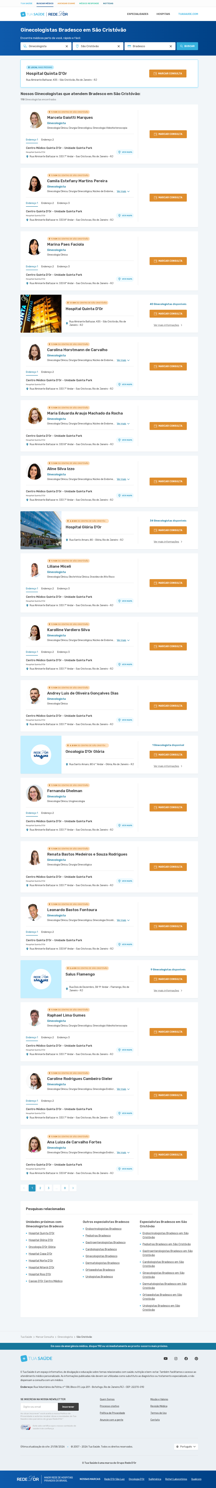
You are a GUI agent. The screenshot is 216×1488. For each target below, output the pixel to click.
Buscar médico (45, 3)
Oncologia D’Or (136, 1479)
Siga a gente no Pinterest (196, 1358)
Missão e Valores (159, 1399)
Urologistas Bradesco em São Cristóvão (161, 1307)
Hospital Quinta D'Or (46, 73)
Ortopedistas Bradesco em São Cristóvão (162, 1296)
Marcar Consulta (45, 1337)
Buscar (189, 46)
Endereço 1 (32, 139)
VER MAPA (127, 152)
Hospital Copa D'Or (40, 1253)
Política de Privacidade (112, 1413)
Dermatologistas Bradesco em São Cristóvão (165, 1286)
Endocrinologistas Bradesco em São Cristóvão (166, 1235)
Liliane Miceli (59, 566)
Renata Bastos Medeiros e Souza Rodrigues (87, 854)
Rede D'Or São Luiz (114, 1479)
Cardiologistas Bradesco (101, 1249)
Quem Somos (107, 1399)
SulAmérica (155, 1479)
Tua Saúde (26, 3)
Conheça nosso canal (165, 1358)
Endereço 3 (63, 203)
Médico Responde (89, 3)
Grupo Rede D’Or (126, 1463)
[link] (73, 1188)
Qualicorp (196, 1479)
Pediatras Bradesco (98, 1235)
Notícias (108, 3)
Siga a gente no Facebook (186, 1358)
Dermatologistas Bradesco (103, 1263)
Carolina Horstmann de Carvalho (77, 350)
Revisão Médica (158, 1406)
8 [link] (65, 1188)
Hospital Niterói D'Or (41, 1267)
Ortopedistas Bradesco (100, 1269)
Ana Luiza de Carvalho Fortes (74, 1142)
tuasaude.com (188, 14)
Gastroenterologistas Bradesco (106, 1242)
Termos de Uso (158, 1413)
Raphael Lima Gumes (66, 1015)
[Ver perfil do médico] (34, 119)
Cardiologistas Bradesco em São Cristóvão (163, 1264)
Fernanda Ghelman (64, 791)
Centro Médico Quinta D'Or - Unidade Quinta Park (59, 148)
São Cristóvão (84, 1337)
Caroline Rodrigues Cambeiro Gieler (80, 1078)
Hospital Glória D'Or (41, 1240)
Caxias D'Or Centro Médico (45, 1281)
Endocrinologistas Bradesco (103, 1228)
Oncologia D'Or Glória (42, 1247)
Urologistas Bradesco (99, 1276)
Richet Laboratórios (176, 1479)
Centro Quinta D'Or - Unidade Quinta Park (54, 211)
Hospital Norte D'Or (41, 1260)
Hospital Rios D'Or (40, 1274)
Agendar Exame (66, 3)
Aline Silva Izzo (60, 468)
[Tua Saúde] (36, 1358)
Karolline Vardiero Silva (68, 630)
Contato (155, 1419)
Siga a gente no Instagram (176, 1358)
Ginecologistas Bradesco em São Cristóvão (163, 1275)
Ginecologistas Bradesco (101, 1256)
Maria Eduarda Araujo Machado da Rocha (85, 413)
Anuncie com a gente (111, 1419)
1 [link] (32, 1188)
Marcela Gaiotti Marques (70, 117)
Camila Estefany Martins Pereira (77, 181)
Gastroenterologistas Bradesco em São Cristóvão (168, 1253)
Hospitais (163, 14)
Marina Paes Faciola (65, 244)
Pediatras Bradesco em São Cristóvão (167, 1244)
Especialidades (137, 14)
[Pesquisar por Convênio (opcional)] (171, 46)
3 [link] (48, 1188)
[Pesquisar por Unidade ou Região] (119, 46)
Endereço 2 (47, 139)
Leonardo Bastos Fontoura (72, 910)
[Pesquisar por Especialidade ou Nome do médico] (67, 46)
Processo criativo (109, 1406)
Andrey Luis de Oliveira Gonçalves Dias (83, 693)
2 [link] (40, 1188)
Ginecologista (65, 1337)
